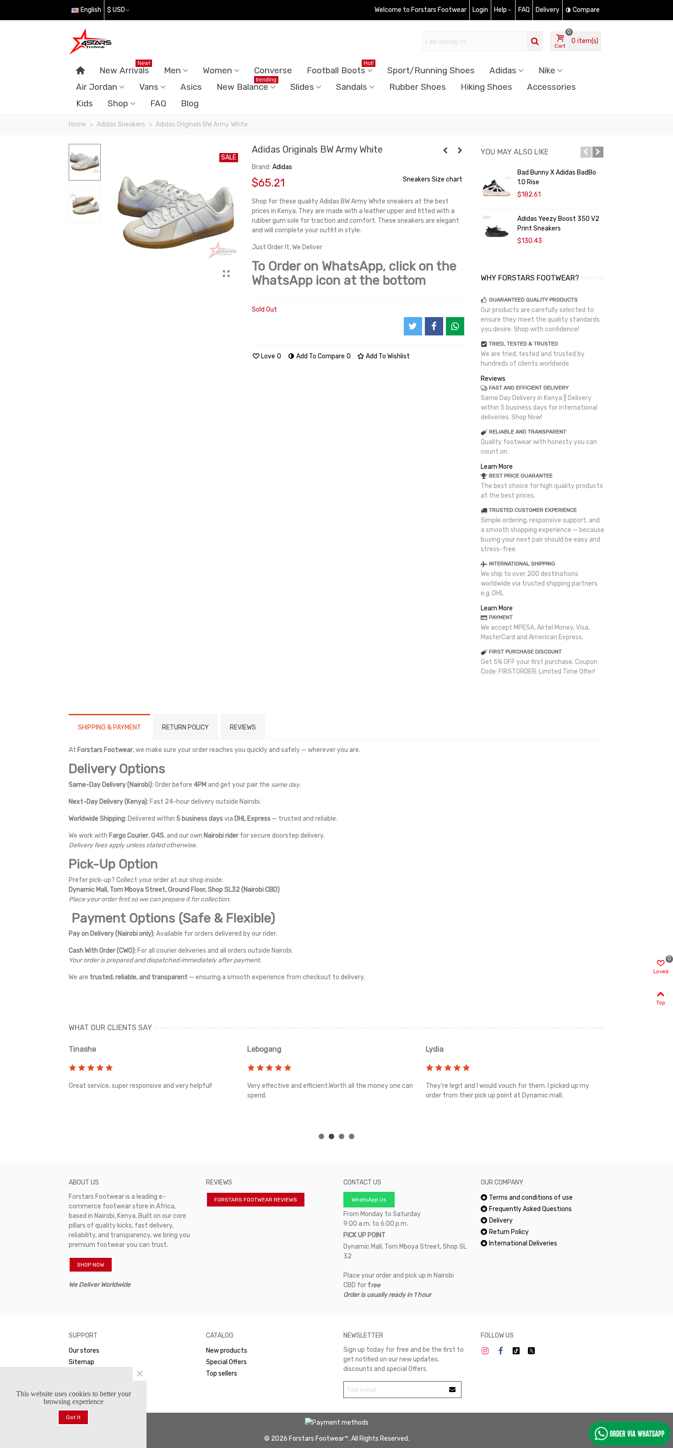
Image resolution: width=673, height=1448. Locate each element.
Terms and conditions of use (531, 1197)
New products (226, 1351)
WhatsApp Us (369, 1199)
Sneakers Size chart (432, 179)
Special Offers (226, 1362)
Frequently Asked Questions (530, 1209)
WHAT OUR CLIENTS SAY (110, 1027)
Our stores (84, 1351)
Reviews (493, 379)
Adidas (502, 71)
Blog (190, 104)
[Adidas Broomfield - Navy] (445, 151)
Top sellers (221, 1373)
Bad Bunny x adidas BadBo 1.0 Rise (556, 177)
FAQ (158, 104)
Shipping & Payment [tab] (109, 727)
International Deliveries (523, 1243)
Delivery (501, 1220)
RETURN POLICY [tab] (185, 727)
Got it (73, 1417)
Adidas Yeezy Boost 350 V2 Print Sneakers (558, 223)
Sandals (351, 87)
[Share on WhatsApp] (455, 326)
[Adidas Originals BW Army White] (226, 274)
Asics (191, 87)
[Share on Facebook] (434, 326)
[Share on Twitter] (413, 326)
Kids (84, 104)
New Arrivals (124, 69)
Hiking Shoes (486, 87)
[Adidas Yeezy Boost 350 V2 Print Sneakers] (497, 232)
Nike (546, 71)
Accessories (551, 87)
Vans (148, 87)
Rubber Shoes (417, 87)
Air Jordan (96, 87)
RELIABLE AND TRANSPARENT (527, 431)
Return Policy (509, 1232)
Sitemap (81, 1362)
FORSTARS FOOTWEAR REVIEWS (255, 1199)
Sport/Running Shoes (431, 71)
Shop (118, 104)
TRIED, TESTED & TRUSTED (523, 343)
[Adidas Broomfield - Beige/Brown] (460, 151)
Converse (273, 71)
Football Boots (340, 69)
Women (217, 71)
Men (172, 71)
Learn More (497, 467)
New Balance (247, 85)
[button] (586, 152)
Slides (302, 87)
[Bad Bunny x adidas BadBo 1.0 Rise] (497, 186)
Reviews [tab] (243, 727)
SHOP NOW (90, 1265)
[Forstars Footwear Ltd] (119, 41)
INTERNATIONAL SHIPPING (522, 563)
